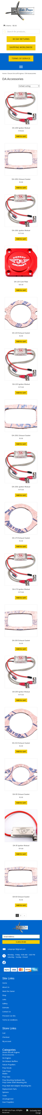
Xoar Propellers (8, 1102)
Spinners (5, 1092)
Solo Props (6, 1071)
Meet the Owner (8, 991)
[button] (21, 67)
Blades (4, 1073)
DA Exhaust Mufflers (10, 1061)
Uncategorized (7, 1099)
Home (4, 73)
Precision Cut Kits (9, 1016)
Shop (4, 995)
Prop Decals (7, 1068)
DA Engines (6, 1058)
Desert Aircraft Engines (16, 73)
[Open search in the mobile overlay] (21, 31)
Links (4, 999)
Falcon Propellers (8, 1065)
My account (6, 1041)
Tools (4, 1095)
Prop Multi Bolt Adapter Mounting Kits (16, 1086)
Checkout (5, 1037)
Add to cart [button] (21, 136)
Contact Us (6, 1012)
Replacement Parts (9, 1089)
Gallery (4, 1003)
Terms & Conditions (10, 1020)
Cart (3, 1033)
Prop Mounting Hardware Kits (13, 1080)
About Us (5, 987)
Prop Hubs (6, 1077)
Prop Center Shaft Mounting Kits (14, 1082)
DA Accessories (8, 1055)
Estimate (5, 1007)
